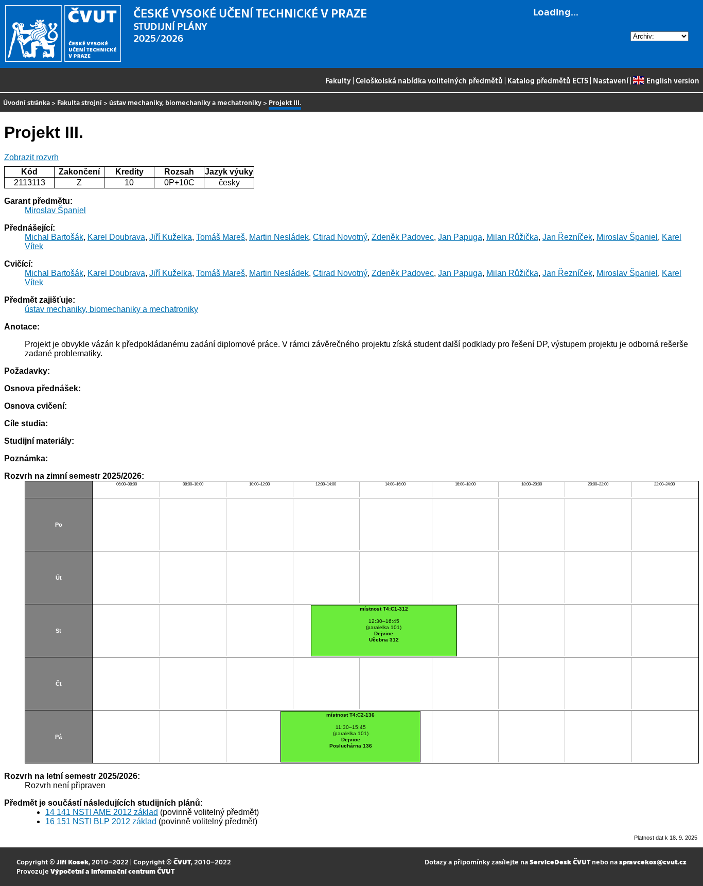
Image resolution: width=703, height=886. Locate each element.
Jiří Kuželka (170, 237)
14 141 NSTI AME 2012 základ (101, 812)
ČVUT (182, 861)
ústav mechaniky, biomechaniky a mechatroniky (185, 102)
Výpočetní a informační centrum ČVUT (112, 871)
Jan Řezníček (567, 237)
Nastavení (610, 80)
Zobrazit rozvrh (31, 157)
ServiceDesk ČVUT (560, 861)
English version (672, 80)
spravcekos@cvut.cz (653, 861)
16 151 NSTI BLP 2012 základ (100, 821)
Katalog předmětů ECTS (547, 80)
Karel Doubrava (116, 237)
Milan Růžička (512, 237)
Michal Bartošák (54, 237)
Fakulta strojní (79, 102)
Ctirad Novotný (340, 237)
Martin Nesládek (279, 237)
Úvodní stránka (26, 102)
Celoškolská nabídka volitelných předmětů (429, 80)
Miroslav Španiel (55, 210)
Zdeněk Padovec (403, 237)
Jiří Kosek (73, 861)
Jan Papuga (460, 237)
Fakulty (338, 80)
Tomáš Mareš (220, 237)
